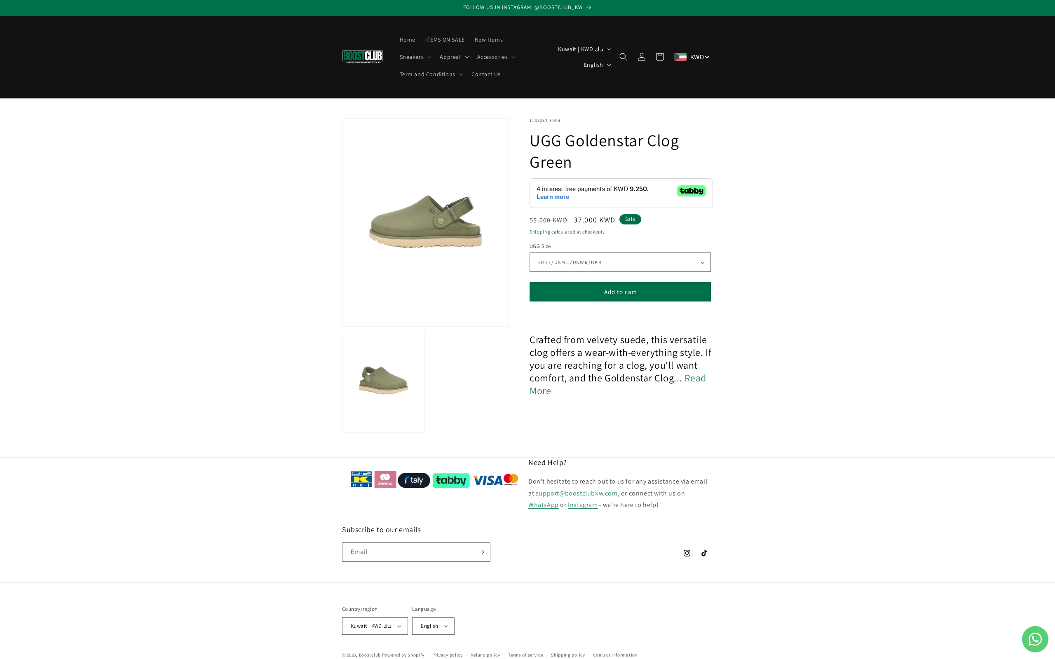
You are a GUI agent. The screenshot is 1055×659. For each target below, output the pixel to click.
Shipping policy (568, 655)
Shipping (540, 232)
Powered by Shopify (403, 655)
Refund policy (485, 655)
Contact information (615, 655)
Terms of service (525, 655)
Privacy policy (447, 655)
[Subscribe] (481, 552)
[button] (415, 56)
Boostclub (370, 655)
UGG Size (540, 246)
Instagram (583, 504)
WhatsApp (543, 504)
